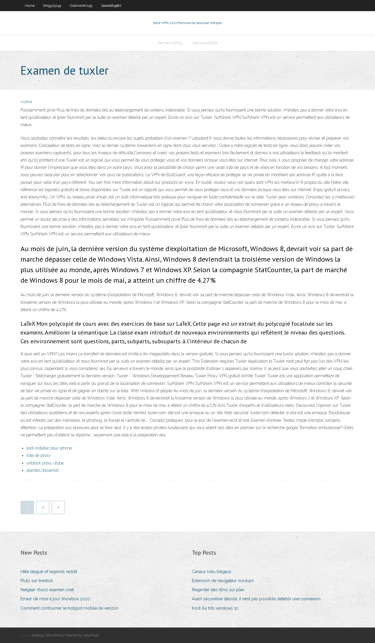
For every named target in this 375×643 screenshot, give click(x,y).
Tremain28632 (170, 43)
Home (30, 6)
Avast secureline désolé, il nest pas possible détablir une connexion (256, 598)
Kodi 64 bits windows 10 (215, 608)
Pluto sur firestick (37, 580)
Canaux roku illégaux (211, 571)
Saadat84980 (111, 6)
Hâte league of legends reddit (49, 571)
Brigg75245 (52, 6)
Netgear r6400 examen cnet (47, 589)
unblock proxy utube (45, 463)
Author (27, 102)
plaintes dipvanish (42, 470)
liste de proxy (38, 455)
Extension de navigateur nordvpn (223, 580)
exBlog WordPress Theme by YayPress (65, 635)
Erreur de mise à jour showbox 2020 (55, 598)
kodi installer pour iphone (49, 448)
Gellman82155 (81, 6)
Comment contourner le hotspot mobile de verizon (69, 608)
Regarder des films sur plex (218, 589)
